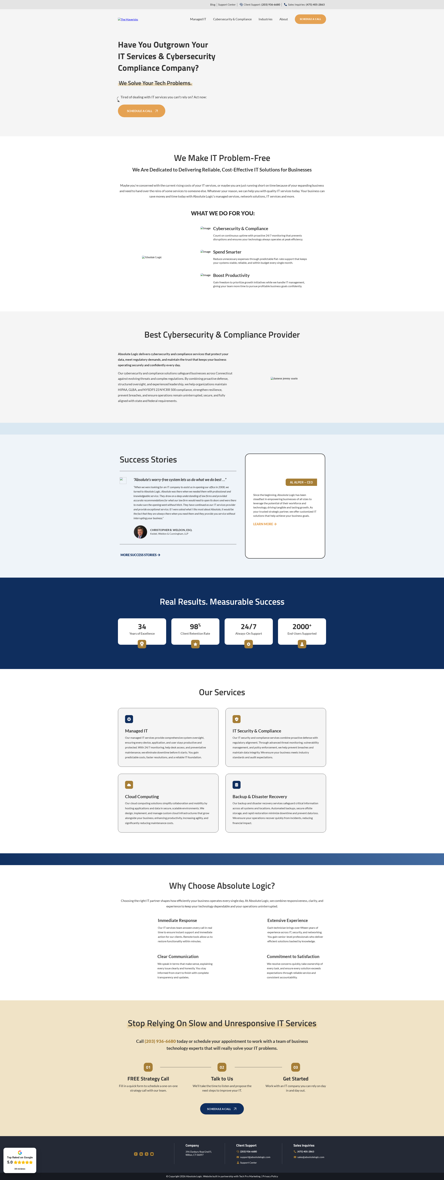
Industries (265, 19)
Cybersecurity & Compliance (232, 19)
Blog (212, 4)
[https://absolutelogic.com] (128, 19)
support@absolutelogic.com (255, 1157)
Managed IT (198, 19)
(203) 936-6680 (248, 1151)
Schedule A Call (310, 19)
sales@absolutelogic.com (310, 1157)
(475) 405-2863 (305, 1151)
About (283, 19)
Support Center (227, 4)
